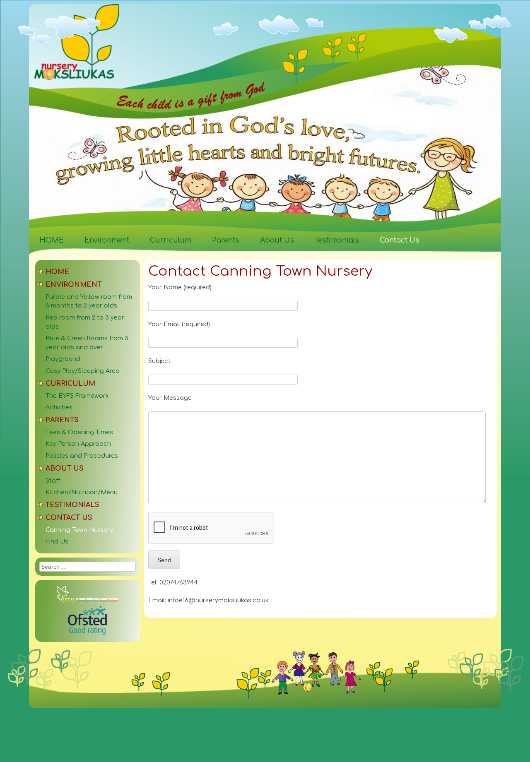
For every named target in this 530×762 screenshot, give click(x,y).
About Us (277, 240)
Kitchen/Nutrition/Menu (82, 492)
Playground (63, 359)
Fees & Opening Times (79, 432)
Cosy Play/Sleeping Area (83, 371)
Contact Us (399, 240)
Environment (106, 240)
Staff (53, 480)
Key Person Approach (78, 443)
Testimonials (337, 240)
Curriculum (170, 240)
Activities (59, 407)
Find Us (57, 541)
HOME (51, 240)
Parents (225, 240)
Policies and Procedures (82, 455)
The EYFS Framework (77, 395)
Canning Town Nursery (79, 529)
